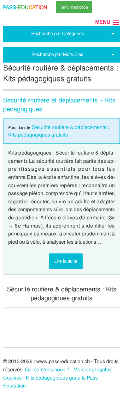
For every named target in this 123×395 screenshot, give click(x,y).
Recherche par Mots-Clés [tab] (57, 54)
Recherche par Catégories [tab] (57, 33)
